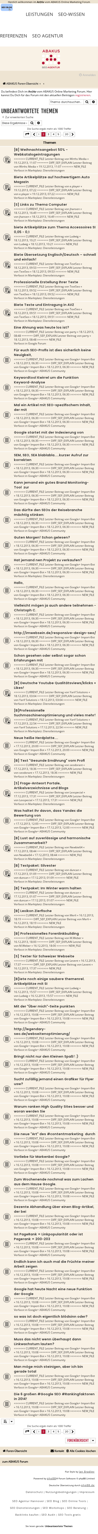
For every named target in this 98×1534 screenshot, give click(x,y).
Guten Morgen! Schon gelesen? (42, 537)
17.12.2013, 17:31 (25, 796)
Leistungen (39, 14)
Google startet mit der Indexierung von (49, 432)
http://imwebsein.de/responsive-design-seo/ (55, 633)
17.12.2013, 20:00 (27, 746)
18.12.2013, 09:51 (25, 313)
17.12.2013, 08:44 (25, 851)
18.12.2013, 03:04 (25, 696)
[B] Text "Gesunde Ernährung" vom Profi (49, 760)
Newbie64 (76, 847)
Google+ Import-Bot (82, 359)
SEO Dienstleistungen (25, 1508)
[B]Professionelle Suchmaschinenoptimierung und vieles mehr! (55, 712)
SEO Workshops (53, 1508)
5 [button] (58, 134)
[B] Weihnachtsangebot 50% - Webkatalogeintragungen (41, 152)
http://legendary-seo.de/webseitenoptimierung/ (42, 1031)
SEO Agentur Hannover (28, 1501)
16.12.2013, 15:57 (25, 992)
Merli (73, 915)
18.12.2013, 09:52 (25, 290)
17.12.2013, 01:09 (25, 874)
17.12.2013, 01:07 (25, 896)
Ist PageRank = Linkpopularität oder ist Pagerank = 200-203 (48, 1236)
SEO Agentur (47, 36)
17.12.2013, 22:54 (25, 723)
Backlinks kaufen (27, 1514)
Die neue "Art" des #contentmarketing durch (54, 1134)
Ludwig (74, 236)
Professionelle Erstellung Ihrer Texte (46, 282)
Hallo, (18, 582)
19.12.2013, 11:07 (25, 163)
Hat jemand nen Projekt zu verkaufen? (48, 560)
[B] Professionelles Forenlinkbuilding (46, 933)
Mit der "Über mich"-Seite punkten (44, 1006)
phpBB (51, 1478)
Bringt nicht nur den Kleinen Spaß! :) (46, 1056)
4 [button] (53, 134)
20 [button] (66, 134)
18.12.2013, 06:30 (27, 363)
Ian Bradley (87, 1471)
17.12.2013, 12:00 (27, 824)
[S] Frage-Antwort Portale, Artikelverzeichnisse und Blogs (41, 785)
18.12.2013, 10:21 (25, 240)
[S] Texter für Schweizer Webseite (44, 956)
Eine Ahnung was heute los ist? (41, 327)
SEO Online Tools (74, 1501)
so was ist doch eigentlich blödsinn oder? (51, 1316)
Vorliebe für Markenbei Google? (42, 1156)
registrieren (82, 95)
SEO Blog (53, 1501)
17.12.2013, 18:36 (25, 769)
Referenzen (13, 36)
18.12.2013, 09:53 (25, 268)
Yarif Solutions (79, 692)
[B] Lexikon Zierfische (33, 911)
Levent (74, 961)
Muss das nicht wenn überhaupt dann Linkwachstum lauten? (47, 1341)
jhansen (75, 209)
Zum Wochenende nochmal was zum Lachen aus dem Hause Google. (53, 1181)
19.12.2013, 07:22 (25, 190)
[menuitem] (87, 75)
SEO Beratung (76, 1508)
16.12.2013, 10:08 (27, 1015)
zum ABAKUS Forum (15, 1461)
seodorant (76, 765)
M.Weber (75, 938)
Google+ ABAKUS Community (46, 371)
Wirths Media (78, 159)
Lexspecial (76, 792)
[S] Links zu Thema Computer (40, 204)
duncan (74, 870)
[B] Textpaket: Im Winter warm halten (47, 888)
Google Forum (37, 343)
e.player (75, 186)
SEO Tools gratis (69, 1514)
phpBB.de (88, 1485)
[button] (27, 134)
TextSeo (75, 264)
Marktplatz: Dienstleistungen (46, 170)
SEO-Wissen (71, 14)
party (73, 332)
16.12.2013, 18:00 (25, 942)
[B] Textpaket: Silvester (35, 865)
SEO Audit (48, 1514)
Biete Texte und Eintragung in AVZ (44, 304)
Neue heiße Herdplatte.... (36, 738)
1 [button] (38, 134)
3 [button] (48, 134)
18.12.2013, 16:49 (25, 213)
